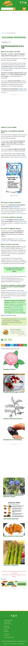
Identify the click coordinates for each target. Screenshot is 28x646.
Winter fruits (7, 628)
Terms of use (6, 643)
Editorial (18, 329)
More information (7, 315)
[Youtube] (13, 616)
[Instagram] (16, 616)
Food (5, 33)
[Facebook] (11, 616)
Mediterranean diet (8, 620)
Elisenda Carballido (21, 319)
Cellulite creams (7, 623)
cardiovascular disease (20, 213)
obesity (21, 208)
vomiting (12, 157)
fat (2, 212)
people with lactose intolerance (18, 292)
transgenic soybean (18, 307)
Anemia (5, 629)
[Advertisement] (14, 23)
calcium (11, 66)
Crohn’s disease (18, 239)
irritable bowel (5, 240)
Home (2, 33)
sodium (6, 210)
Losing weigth (7, 622)
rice (6, 339)
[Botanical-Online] (8, 3)
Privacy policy (13, 643)
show (8, 42)
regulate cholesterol (14, 206)
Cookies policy (21, 643)
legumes (3, 280)
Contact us (6, 633)
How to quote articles (9, 637)
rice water (20, 89)
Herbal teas (6, 626)
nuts (21, 278)
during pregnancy (22, 157)
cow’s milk (3, 248)
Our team (6, 635)
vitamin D (16, 66)
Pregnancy (6, 631)
